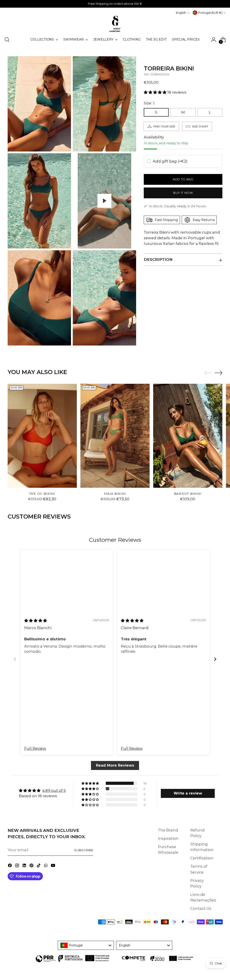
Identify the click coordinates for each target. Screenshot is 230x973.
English (181, 12)
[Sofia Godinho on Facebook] (10, 866)
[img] (35, 620)
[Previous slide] (14, 659)
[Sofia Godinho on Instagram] (17, 866)
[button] (155, 92)
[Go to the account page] (213, 39)
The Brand (168, 830)
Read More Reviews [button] (115, 765)
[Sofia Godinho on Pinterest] (32, 866)
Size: (149, 103)
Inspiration (168, 838)
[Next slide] (215, 659)
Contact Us (200, 908)
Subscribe (84, 850)
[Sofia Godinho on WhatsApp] (46, 866)
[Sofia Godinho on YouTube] (53, 866)
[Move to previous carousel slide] (208, 373)
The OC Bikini (42, 493)
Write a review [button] (188, 793)
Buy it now (183, 192)
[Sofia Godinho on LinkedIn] (24, 866)
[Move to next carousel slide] (218, 373)
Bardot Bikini (188, 493)
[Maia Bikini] (115, 436)
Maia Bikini (115, 493)
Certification (201, 858)
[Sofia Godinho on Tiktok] (39, 866)
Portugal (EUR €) (210, 12)
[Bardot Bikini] (187, 436)
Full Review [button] (35, 748)
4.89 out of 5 (54, 790)
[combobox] (86, 945)
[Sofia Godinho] (115, 24)
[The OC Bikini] (42, 436)
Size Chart (200, 126)
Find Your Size (164, 126)
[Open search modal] (6, 39)
